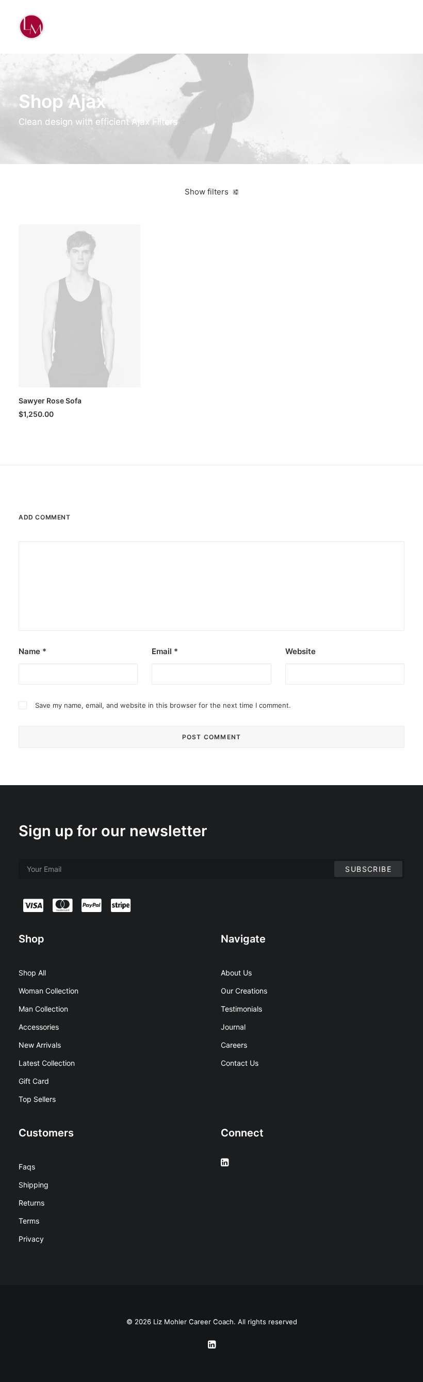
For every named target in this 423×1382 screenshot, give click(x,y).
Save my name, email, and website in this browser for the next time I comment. (163, 705)
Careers (234, 1044)
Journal (233, 1026)
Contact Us (239, 1063)
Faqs (27, 1166)
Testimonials (241, 1008)
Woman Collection (48, 990)
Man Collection (43, 1008)
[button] (80, 305)
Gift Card (34, 1081)
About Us (236, 972)
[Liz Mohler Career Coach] (31, 27)
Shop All (32, 972)
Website (300, 651)
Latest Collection (47, 1063)
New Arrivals (40, 1044)
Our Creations (244, 990)
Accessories (39, 1026)
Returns (31, 1202)
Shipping (33, 1184)
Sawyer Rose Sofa (50, 400)
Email (165, 651)
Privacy (31, 1238)
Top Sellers (37, 1099)
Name (32, 651)
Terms (29, 1220)
